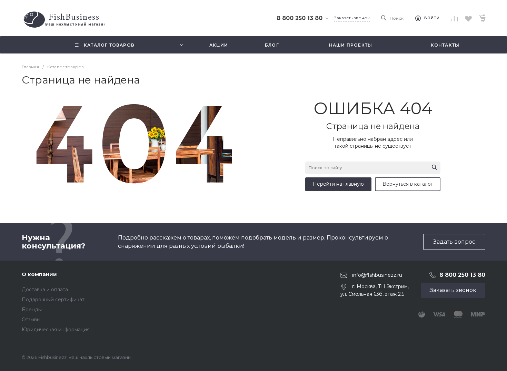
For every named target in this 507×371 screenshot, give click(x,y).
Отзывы (31, 319)
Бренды (32, 309)
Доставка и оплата (45, 289)
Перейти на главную (338, 184)
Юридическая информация (56, 329)
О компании (39, 274)
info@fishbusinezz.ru (377, 275)
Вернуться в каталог (407, 184)
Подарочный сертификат (53, 299)
